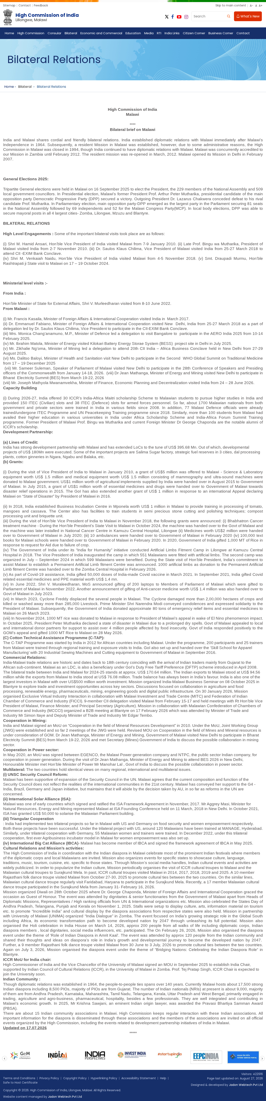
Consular (54, 33)
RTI (159, 33)
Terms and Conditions (19, 1078)
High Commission (30, 33)
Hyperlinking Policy (104, 1078)
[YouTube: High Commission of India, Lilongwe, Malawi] (179, 17)
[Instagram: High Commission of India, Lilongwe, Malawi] (186, 17)
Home (9, 33)
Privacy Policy (49, 1078)
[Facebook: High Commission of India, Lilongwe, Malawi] (172, 17)
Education (133, 33)
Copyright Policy (75, 1078)
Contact (24, 5)
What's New (250, 16)
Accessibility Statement (138, 1078)
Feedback (41, 5)
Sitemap (9, 5)
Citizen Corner (194, 33)
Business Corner (220, 33)
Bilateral (71, 33)
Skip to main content (231, 5)
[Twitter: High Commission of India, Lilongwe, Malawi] (166, 17)
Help (163, 1078)
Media (149, 33)
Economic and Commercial (101, 33)
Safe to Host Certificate (20, 1082)
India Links (172, 33)
